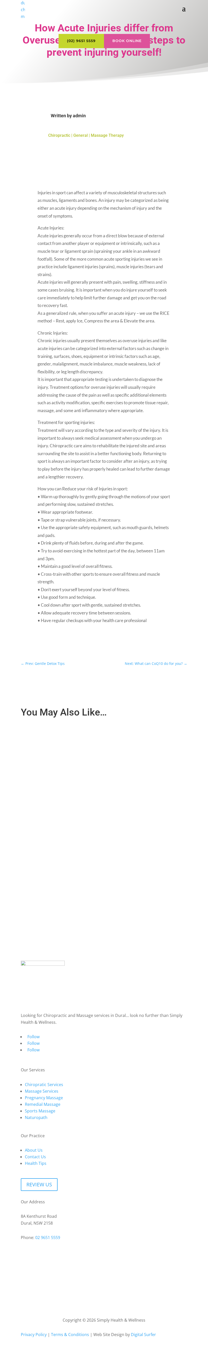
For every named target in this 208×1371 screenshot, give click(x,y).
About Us (34, 1150)
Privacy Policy (34, 1334)
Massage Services (41, 1091)
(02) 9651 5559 (81, 41)
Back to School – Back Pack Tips (52, 852)
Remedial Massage (42, 1104)
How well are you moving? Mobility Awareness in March (70, 734)
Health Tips (35, 1163)
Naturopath (36, 1117)
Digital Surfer (143, 1334)
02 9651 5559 (47, 1237)
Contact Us (35, 1157)
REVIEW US (39, 1184)
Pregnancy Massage (44, 1097)
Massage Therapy (107, 135)
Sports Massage (40, 1111)
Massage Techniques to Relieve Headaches (61, 793)
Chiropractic (59, 135)
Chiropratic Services (44, 1084)
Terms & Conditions (70, 1334)
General (80, 135)
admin (79, 115)
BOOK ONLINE (127, 41)
